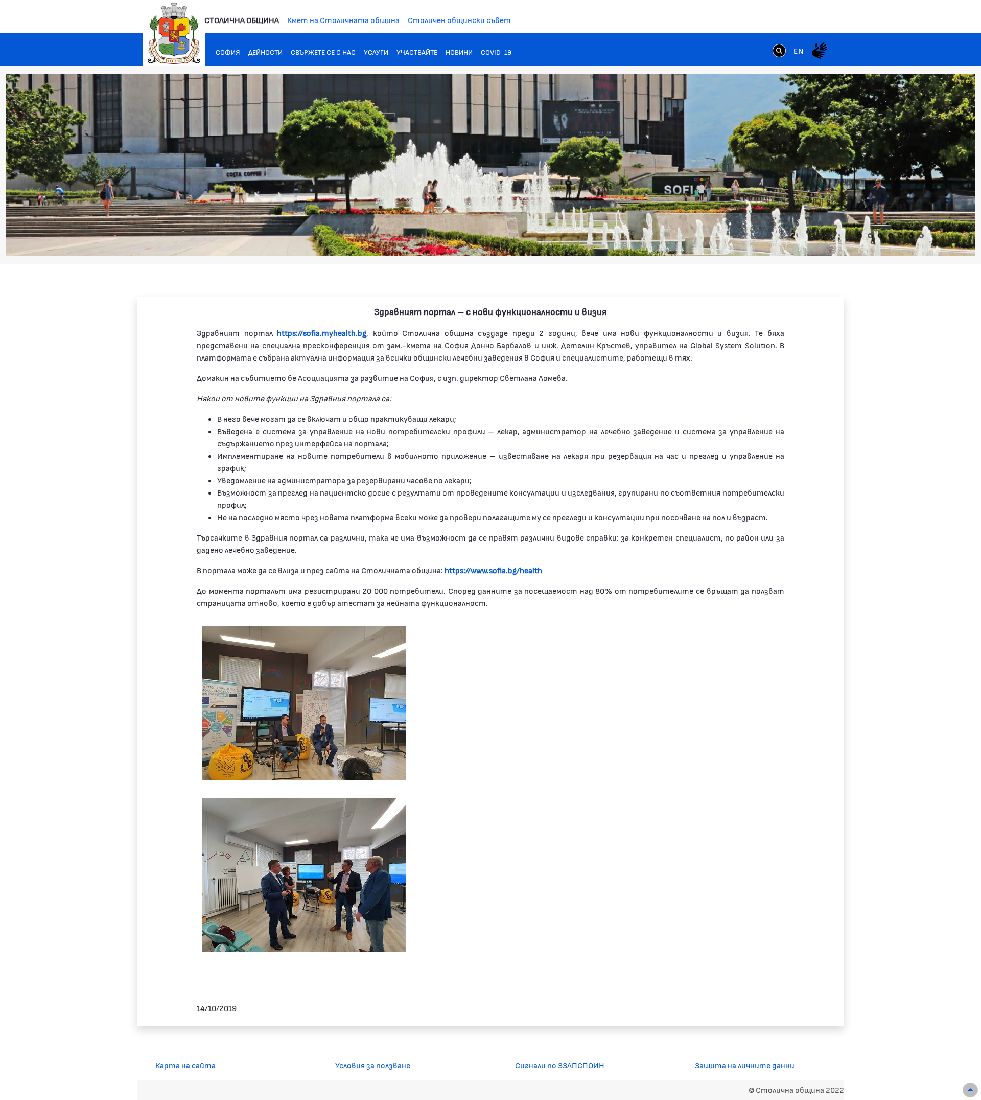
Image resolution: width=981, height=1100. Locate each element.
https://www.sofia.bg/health (493, 570)
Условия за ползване (372, 1065)
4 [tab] (890, 235)
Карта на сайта (185, 1065)
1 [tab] (859, 235)
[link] (779, 50)
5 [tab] (900, 235)
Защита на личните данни (745, 1065)
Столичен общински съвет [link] (459, 20)
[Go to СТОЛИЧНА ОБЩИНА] (174, 33)
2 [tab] (870, 235)
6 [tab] (911, 235)
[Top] (970, 1090)
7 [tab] (921, 235)
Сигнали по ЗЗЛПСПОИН (559, 1065)
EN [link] (798, 50)
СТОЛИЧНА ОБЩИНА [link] (241, 20)
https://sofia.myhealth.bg (321, 333)
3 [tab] (880, 235)
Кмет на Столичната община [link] (343, 20)
